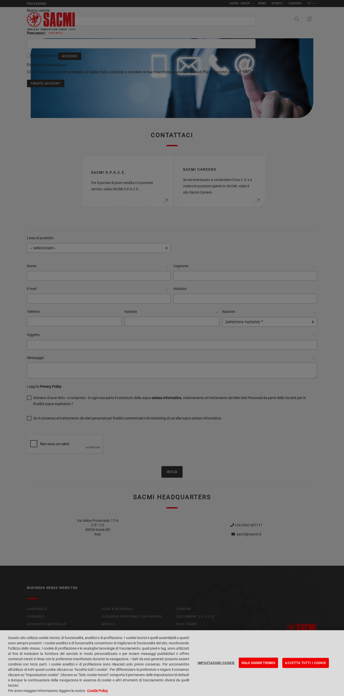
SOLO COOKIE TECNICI (258, 662)
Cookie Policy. (98, 691)
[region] (172, 663)
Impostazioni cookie (216, 662)
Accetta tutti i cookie (305, 662)
